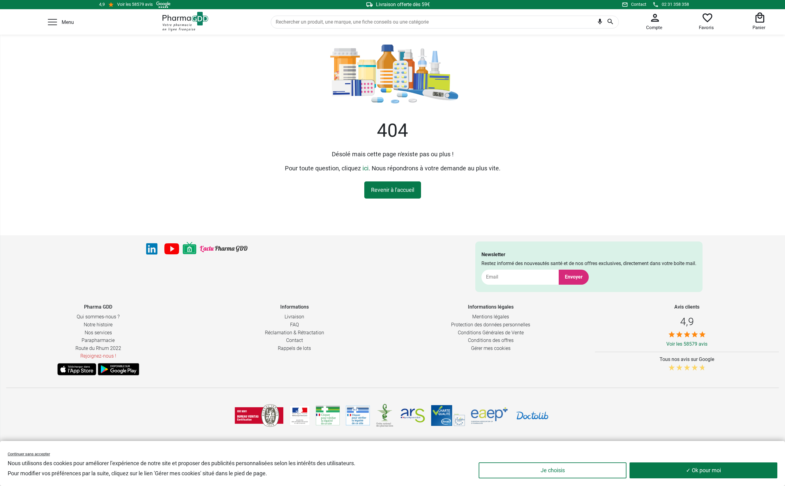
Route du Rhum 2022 (98, 348)
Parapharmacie (98, 340)
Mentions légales (490, 317)
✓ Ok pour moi (703, 470)
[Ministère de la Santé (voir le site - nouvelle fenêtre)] (300, 416)
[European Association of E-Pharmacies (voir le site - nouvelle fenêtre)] (489, 415)
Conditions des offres (491, 340)
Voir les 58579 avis (135, 4)
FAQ (294, 325)
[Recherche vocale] (599, 23)
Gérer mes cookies (491, 348)
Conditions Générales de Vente (491, 333)
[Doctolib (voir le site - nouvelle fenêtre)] (532, 415)
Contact (638, 4)
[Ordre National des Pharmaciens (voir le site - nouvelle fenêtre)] (385, 415)
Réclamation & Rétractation (294, 333)
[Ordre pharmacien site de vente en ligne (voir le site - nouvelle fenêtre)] (328, 415)
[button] (52, 22)
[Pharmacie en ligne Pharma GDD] (183, 21)
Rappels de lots (294, 348)
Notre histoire (98, 325)
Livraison (294, 317)
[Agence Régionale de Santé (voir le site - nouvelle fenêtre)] (412, 415)
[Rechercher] (610, 22)
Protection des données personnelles (490, 325)
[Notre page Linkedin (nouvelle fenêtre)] (151, 248)
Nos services (98, 333)
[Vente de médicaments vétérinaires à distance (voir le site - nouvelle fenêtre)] (358, 416)
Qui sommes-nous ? (98, 317)
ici (365, 168)
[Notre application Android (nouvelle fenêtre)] (118, 369)
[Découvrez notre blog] (223, 249)
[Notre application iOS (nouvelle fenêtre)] (76, 369)
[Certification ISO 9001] (259, 415)
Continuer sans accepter (29, 454)
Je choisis (553, 470)
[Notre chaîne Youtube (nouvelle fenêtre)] (171, 248)
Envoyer (574, 277)
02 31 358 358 (675, 4)
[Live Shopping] (189, 248)
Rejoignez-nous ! (98, 356)
